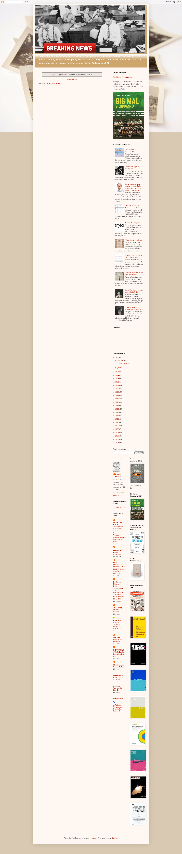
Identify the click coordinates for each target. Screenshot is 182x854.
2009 (117, 426)
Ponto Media (118, 675)
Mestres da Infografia (132, 223)
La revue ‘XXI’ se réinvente (118, 640)
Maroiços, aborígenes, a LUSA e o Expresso (133, 256)
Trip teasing (117, 607)
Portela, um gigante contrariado (132, 167)
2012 (117, 415)
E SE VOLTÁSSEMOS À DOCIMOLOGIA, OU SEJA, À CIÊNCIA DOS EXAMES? (118, 592)
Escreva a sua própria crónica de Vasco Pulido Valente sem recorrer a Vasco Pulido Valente (133, 187)
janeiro (120, 367)
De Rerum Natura (117, 583)
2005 (117, 439)
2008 (117, 429)
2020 (117, 388)
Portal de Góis (120, 507)
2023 (117, 378)
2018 (117, 395)
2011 (117, 419)
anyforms (116, 637)
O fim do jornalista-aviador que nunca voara (133, 308)
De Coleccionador (131, 149)
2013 (117, 412)
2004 (117, 442)
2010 (117, 422)
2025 (117, 372)
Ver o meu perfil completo (118, 494)
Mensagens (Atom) (53, 83)
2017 (117, 399)
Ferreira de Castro (117, 523)
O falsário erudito (123, 363)
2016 (117, 402)
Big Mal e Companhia (122, 77)
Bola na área (118, 698)
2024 (117, 375)
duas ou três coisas (117, 551)
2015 (117, 405)
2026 (117, 357)
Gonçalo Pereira (118, 475)
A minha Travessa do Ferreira (117, 688)
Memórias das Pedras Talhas (118, 665)
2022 (117, 382)
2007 (117, 432)
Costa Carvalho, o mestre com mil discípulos (134, 291)
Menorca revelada (116, 610)
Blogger (114, 838)
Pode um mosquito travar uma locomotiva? (134, 273)
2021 (117, 385)
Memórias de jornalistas (133, 240)
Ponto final (117, 677)
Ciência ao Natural (117, 621)
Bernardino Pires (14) (118, 655)
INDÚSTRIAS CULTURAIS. (118, 651)
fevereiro (120, 360)
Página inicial (72, 79)
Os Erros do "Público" (133, 205)
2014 (117, 409)
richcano (94, 838)
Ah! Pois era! (117, 554)
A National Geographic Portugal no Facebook (117, 708)
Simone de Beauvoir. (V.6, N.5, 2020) (118, 626)
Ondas (115, 562)
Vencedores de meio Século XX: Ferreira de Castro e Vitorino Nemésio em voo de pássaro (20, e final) (119, 533)
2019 (117, 392)
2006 (117, 436)
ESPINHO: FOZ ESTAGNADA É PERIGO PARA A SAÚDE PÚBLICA (119, 569)
